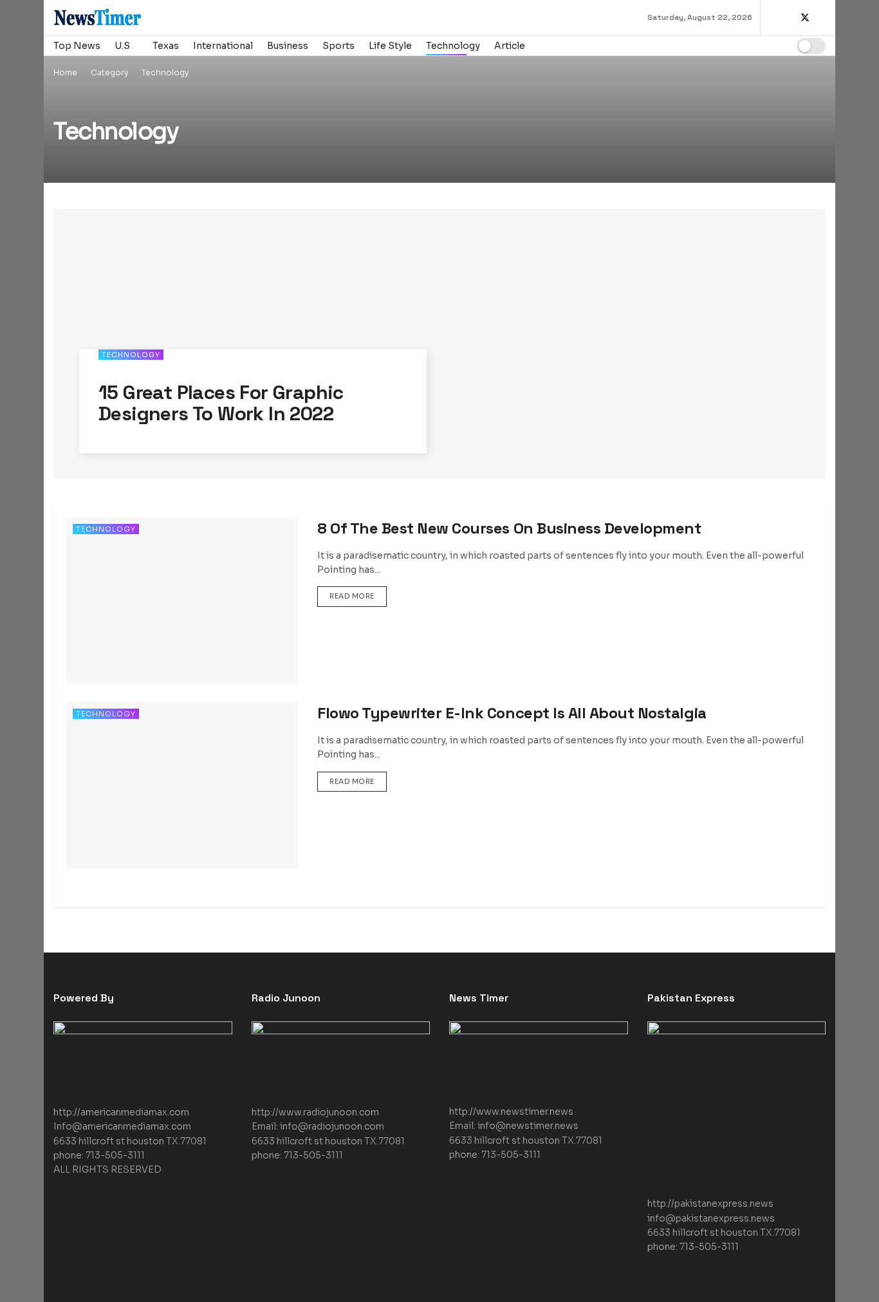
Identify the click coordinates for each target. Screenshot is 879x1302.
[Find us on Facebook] (787, 18)
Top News (76, 45)
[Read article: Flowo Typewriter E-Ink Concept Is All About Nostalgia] (182, 785)
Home (65, 72)
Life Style (390, 45)
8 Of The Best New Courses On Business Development (509, 528)
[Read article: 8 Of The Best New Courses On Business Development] (182, 600)
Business (287, 45)
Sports (338, 45)
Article (509, 45)
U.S (122, 45)
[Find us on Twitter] (805, 18)
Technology (453, 45)
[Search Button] (774, 45)
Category (109, 72)
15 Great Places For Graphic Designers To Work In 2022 (221, 403)
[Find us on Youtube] (822, 18)
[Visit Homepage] (133, 18)
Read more (358, 593)
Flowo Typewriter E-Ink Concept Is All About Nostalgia (512, 713)
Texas (166, 45)
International (223, 45)
